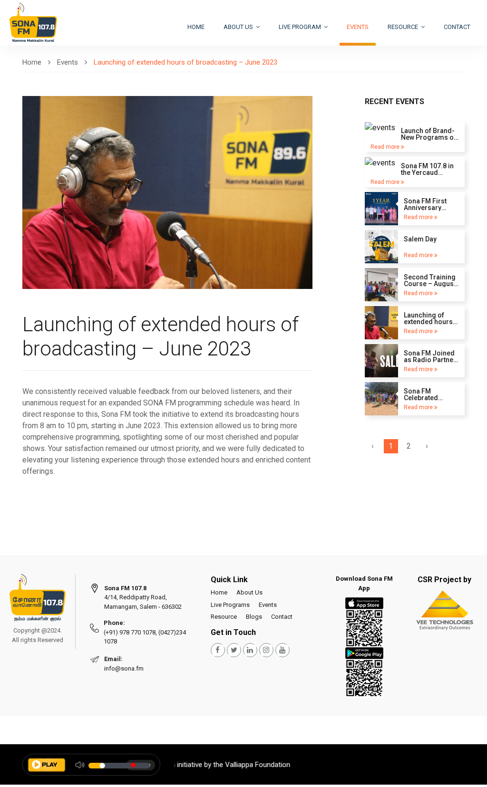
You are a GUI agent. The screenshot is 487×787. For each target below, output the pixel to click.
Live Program (300, 26)
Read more (385, 147)
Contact (457, 26)
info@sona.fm (124, 668)
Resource (403, 26)
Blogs (254, 616)
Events (358, 26)
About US (239, 26)
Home (196, 26)
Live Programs (230, 604)
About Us (249, 592)
